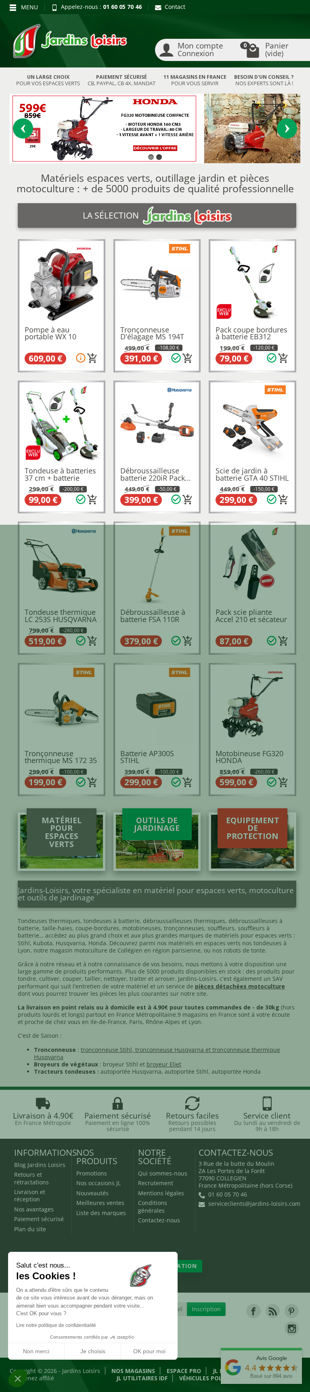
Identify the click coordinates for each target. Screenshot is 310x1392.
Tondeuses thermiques (49, 921)
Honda (97, 943)
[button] (17, 1378)
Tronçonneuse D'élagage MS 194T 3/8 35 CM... (152, 337)
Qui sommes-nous (162, 1173)
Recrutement (155, 1183)
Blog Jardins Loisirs (39, 1165)
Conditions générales (152, 1206)
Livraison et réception (29, 1195)
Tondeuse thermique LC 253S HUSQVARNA (60, 615)
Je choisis (92, 1351)
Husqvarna (70, 943)
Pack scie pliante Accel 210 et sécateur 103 (251, 619)
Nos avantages (34, 1209)
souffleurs (221, 928)
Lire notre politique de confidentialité (56, 1325)
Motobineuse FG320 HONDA (249, 757)
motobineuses (141, 928)
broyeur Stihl (120, 1064)
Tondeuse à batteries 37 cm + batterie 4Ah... (60, 478)
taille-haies (57, 928)
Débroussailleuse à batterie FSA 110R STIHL (152, 619)
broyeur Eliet (164, 1064)
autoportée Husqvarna (131, 1071)
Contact (175, 7)
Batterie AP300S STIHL (147, 757)
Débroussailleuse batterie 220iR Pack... (155, 474)
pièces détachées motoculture (240, 986)
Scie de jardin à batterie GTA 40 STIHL (252, 474)
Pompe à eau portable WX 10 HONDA (50, 337)
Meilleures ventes (100, 1203)
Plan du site (30, 1229)
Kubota (42, 943)
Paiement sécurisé (39, 1219)
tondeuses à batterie (112, 921)
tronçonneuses (184, 928)
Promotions (91, 1173)
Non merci (36, 1351)
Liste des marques (101, 1213)
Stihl (24, 943)
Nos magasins (133, 1371)
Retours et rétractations (31, 1178)
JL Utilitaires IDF (142, 1378)
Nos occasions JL (98, 1183)
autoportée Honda (236, 1071)
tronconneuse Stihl (106, 1049)
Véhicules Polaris (207, 1378)
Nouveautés (92, 1193)
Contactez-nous (159, 1220)
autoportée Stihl (186, 1071)
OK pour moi (149, 1351)
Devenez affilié (34, 1378)
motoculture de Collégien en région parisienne (137, 950)
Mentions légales (161, 1193)
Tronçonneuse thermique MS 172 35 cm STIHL (61, 760)
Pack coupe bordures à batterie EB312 (251, 333)
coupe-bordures (96, 928)
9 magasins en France (207, 1014)
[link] (253, 1311)
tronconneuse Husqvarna (169, 1049)
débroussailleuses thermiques (184, 921)
